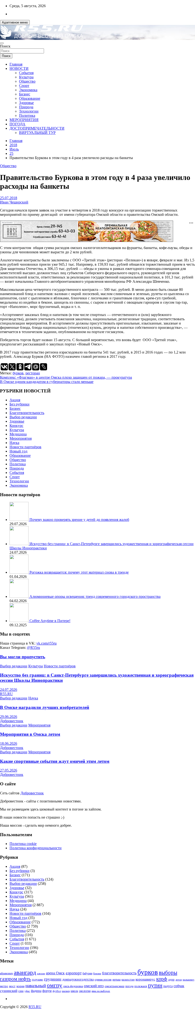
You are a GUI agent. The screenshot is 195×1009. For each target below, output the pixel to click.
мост (12, 986)
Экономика (28, 90)
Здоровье (26, 103)
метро (4, 986)
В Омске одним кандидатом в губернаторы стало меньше (46, 382)
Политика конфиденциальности (36, 848)
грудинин (52, 979)
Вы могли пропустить (22, 656)
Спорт (24, 86)
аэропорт (74, 973)
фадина (36, 991)
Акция (15, 400)
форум (47, 991)
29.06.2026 (8, 717)
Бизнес (24, 94)
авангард (25, 972)
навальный (35, 985)
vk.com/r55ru (46, 643)
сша (21, 991)
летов (179, 979)
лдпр (171, 979)
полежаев (140, 986)
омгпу (54, 985)
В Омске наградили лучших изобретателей (44, 707)
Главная (16, 64)
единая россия (103, 979)
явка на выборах (101, 991)
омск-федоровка (73, 986)
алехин (41, 973)
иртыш (116, 979)
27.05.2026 (8, 770)
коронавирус (145, 979)
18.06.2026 (8, 743)
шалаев (66, 991)
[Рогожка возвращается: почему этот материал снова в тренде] (19, 572)
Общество (27, 81)
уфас (27, 991)
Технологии (29, 111)
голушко (37, 979)
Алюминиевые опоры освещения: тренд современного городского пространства (95, 596)
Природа (26, 107)
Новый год (18, 451)
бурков (18, 373)
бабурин (87, 973)
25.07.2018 (8, 198)
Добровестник (11, 721)
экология (85, 991)
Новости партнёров (25, 447)
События (26, 73)
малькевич (188, 979)
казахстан (128, 979)
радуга (168, 986)
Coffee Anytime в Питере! (49, 621)
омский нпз (94, 986)
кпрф (161, 979)
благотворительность (119, 973)
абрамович (6, 973)
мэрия (20, 986)
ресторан (32, 373)
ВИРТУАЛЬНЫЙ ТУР (37, 133)
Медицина (18, 434)
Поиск (5, 46)
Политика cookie (23, 844)
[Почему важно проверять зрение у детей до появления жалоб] (19, 520)
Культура (26, 77)
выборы (168, 973)
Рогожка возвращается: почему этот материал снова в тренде (79, 572)
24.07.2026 (8, 690)
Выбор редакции (23, 417)
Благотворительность (27, 413)
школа (74, 991)
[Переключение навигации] (2, 43)
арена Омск (55, 973)
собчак (179, 986)
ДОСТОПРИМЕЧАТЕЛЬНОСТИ (37, 128)
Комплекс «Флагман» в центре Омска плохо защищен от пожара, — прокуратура (66, 377)
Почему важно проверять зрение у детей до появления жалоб (79, 520)
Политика (27, 115)
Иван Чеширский (14, 202)
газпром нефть (15, 979)
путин (155, 985)
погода (129, 986)
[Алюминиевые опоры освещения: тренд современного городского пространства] (19, 596)
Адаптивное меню (15, 22)
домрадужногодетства (78, 979)
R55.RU (6, 694)
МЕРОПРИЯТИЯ (24, 120)
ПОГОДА (17, 124)
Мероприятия (21, 438)
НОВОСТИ (19, 68)
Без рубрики (19, 404)
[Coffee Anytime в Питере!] (19, 621)
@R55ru (33, 648)
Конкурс (16, 426)
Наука (14, 443)
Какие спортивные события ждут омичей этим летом (54, 761)
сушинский (8, 991)
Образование (29, 98)
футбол (57, 991)
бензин (97, 973)
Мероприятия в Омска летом (30, 734)
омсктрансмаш (114, 986)
